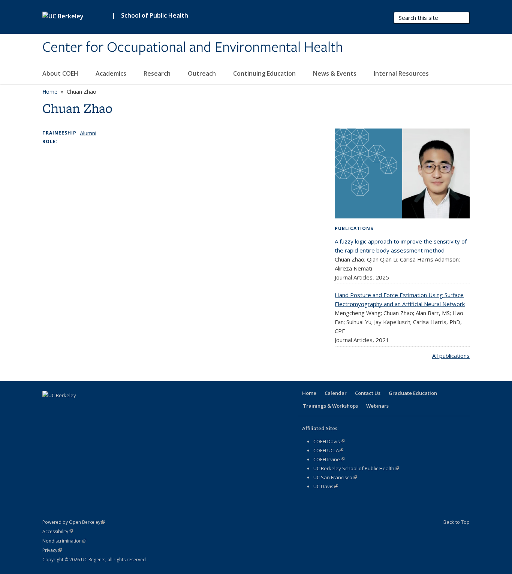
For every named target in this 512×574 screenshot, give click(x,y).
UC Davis (325, 486)
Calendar (336, 393)
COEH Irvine (328, 459)
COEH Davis (328, 441)
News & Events (335, 73)
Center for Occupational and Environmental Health (192, 48)
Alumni (88, 133)
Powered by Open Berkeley (73, 522)
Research (158, 73)
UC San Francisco (335, 477)
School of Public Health (154, 15)
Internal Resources (402, 73)
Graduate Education (413, 393)
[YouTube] (93, 408)
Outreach (202, 73)
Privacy (52, 550)
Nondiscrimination (64, 541)
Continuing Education (265, 73)
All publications (451, 355)
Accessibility (57, 531)
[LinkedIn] (78, 408)
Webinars (377, 405)
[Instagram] (108, 408)
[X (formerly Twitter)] (64, 408)
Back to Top (456, 522)
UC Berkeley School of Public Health (356, 468)
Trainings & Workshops (330, 405)
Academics (112, 73)
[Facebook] (49, 408)
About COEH (61, 73)
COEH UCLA (328, 450)
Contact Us (367, 393)
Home (49, 91)
